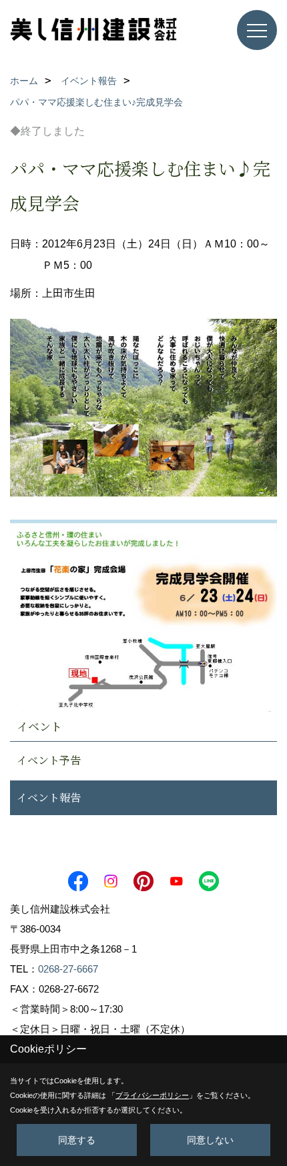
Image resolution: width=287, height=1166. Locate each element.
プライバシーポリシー (152, 1095)
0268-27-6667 (68, 969)
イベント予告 (49, 760)
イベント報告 (49, 797)
